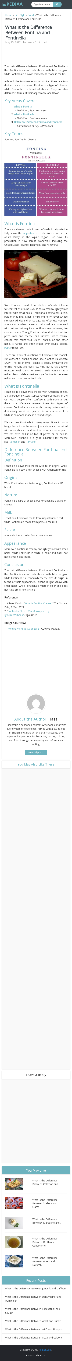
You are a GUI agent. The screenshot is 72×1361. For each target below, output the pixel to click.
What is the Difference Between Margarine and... (46, 1220)
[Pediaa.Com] (12, 4)
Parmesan (14, 441)
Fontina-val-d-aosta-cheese (23, 628)
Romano (31, 441)
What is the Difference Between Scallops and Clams (44, 1203)
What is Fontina (23, 106)
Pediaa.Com (45, 1349)
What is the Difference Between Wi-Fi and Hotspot (33, 1329)
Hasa (29, 42)
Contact (30, 1355)
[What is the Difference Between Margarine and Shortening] (18, 1223)
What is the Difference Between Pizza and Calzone (34, 1337)
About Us (41, 1355)
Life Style (20, 15)
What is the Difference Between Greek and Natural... (44, 1261)
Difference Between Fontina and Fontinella (38, 122)
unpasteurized (31, 233)
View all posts (36, 752)
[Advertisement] (36, 55)
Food (31, 15)
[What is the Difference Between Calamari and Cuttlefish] (18, 1184)
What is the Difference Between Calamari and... (46, 1182)
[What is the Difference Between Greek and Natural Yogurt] (18, 1261)
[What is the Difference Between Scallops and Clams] (18, 1203)
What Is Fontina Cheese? (39, 603)
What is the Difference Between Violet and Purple (33, 1321)
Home (8, 15)
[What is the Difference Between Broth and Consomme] (18, 1242)
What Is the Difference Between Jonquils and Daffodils (36, 1288)
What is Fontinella (24, 114)
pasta (7, 347)
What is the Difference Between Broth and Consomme (44, 1242)
